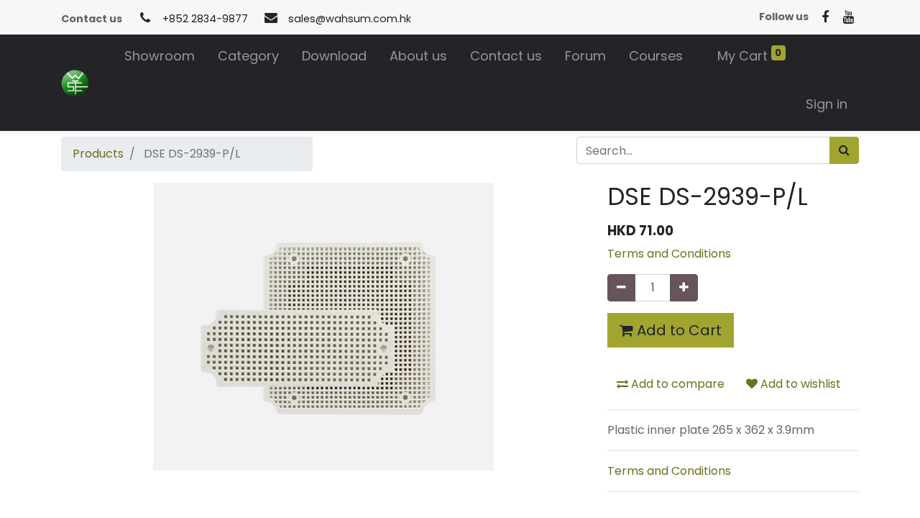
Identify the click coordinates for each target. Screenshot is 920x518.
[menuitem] (159, 59)
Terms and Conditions (669, 253)
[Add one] (684, 287)
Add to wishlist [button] (799, 384)
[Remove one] (621, 287)
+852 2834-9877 (205, 19)
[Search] (844, 150)
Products (98, 153)
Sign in (826, 104)
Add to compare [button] (676, 384)
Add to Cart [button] (677, 330)
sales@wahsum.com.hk (349, 19)
